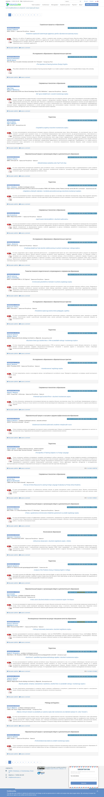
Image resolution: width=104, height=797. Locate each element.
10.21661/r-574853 (92, 671)
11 (37, 15)
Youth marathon (36, 5)
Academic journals (65, 5)
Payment (74, 5)
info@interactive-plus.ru (15, 777)
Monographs (54, 5)
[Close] (97, 791)
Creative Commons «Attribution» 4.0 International (51, 769)
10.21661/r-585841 (92, 498)
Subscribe (83, 783)
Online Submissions (91, 4)
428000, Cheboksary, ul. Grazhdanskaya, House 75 (21, 771)
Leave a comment (25, 47)
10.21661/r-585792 (92, 468)
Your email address (75, 775)
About (80, 5)
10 (34, 15)
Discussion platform (13, 47)
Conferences (45, 5)
